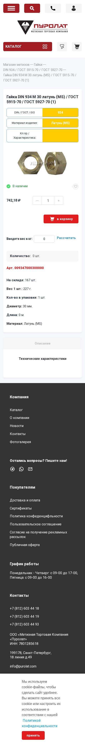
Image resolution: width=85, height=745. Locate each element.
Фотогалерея (20, 442)
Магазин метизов (16, 65)
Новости (17, 426)
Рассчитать (66, 238)
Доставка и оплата (25, 500)
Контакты (18, 434)
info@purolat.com (23, 666)
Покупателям (22, 487)
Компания (19, 397)
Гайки (38, 65)
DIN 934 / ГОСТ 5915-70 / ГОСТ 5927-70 (32, 70)
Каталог (13, 46)
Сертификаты (21, 508)
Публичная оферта (25, 545)
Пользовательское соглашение (35, 524)
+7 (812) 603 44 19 (24, 616)
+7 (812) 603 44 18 (53, 8)
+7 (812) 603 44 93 (24, 624)
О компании (19, 418)
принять (33, 735)
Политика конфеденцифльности (36, 516)
